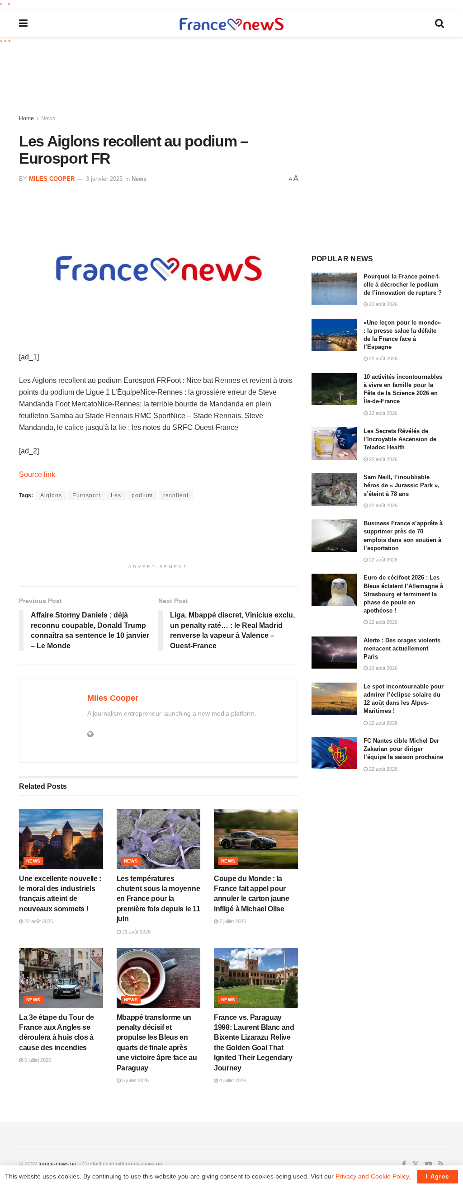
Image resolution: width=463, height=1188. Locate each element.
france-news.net (58, 1164)
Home (26, 118)
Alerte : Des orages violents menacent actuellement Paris (402, 648)
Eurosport (86, 495)
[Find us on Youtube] (428, 1164)
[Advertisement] (238, 81)
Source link (37, 474)
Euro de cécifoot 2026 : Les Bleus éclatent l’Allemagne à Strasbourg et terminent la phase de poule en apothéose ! (403, 594)
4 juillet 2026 (232, 1080)
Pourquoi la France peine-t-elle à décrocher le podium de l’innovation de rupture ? (403, 284)
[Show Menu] (23, 23)
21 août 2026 (136, 931)
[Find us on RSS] (441, 1164)
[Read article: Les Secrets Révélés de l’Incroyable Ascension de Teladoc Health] (334, 443)
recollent (176, 495)
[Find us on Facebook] (404, 1164)
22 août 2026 (38, 921)
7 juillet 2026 (232, 921)
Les (116, 495)
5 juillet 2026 (135, 1080)
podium (142, 495)
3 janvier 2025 (104, 178)
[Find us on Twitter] (415, 1164)
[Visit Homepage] (231, 24)
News (48, 118)
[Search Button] (439, 23)
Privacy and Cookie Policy (372, 1176)
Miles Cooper (52, 178)
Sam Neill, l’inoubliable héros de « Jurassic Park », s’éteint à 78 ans (401, 485)
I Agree (437, 1176)
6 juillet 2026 (37, 1060)
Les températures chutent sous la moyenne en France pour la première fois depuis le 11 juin (158, 899)
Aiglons (51, 495)
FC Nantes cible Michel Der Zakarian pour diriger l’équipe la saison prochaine (403, 748)
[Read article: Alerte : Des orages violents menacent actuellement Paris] (334, 652)
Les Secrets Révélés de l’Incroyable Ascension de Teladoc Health (400, 439)
